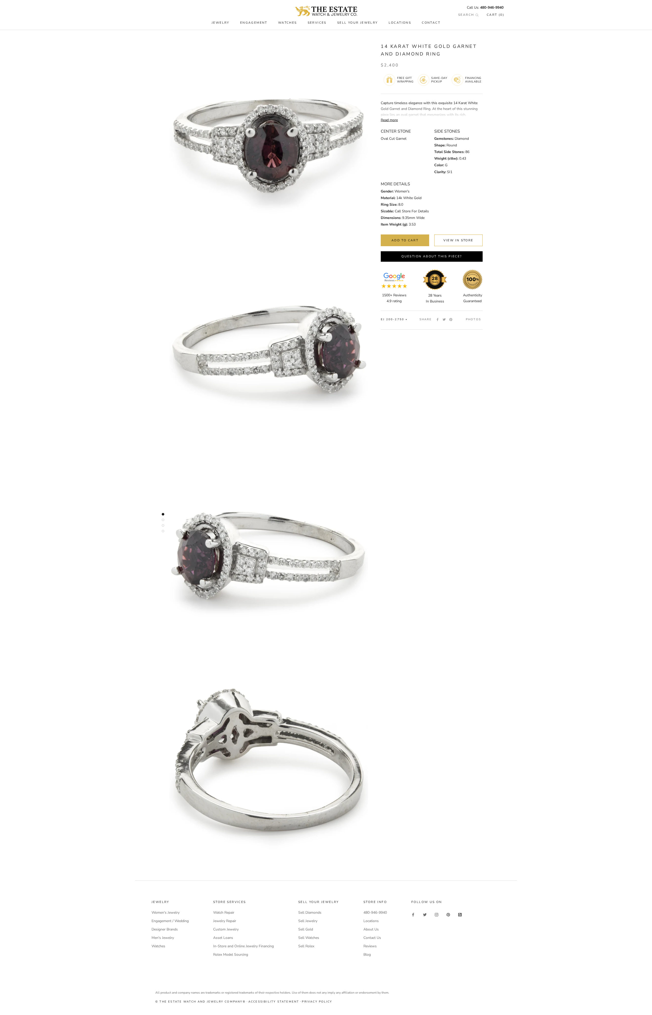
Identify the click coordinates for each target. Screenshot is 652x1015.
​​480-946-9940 (492, 7)
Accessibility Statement (273, 1002)
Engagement (253, 23)
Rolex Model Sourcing (230, 954)
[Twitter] (444, 319)
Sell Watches (308, 937)
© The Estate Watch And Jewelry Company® (200, 1002)
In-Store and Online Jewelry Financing (243, 946)
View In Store (458, 240)
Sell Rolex (306, 946)
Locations (400, 23)
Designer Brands (165, 929)
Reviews (370, 946)
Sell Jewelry (307, 921)
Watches (158, 946)
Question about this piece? (431, 256)
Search (467, 15)
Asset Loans (223, 937)
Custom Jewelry (226, 929)
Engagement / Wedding (170, 921)
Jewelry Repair (224, 921)
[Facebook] (437, 319)
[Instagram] (436, 914)
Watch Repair (223, 912)
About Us (371, 929)
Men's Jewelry (163, 937)
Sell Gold (305, 929)
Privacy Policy (317, 1002)
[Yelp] (460, 914)
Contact (431, 23)
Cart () (495, 15)
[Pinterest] (450, 319)
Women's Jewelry (166, 912)
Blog (367, 954)
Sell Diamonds (309, 912)
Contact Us (372, 937)
